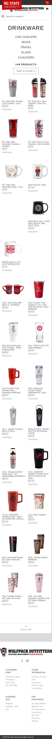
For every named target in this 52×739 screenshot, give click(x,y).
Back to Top (26, 629)
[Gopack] (26, 9)
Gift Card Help (11, 685)
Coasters (26, 57)
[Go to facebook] (23, 661)
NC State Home (13, 2)
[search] (47, 2)
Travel (26, 47)
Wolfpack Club (37, 706)
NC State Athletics (39, 704)
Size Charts (10, 683)
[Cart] (47, 9)
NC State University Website (36, 718)
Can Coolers (26, 36)
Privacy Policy (37, 685)
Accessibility (37, 688)
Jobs (33, 680)
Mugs (26, 42)
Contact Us (36, 683)
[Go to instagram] (28, 661)
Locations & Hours (39, 677)
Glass (26, 52)
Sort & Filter (25, 71)
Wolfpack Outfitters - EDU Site (12, 706)
